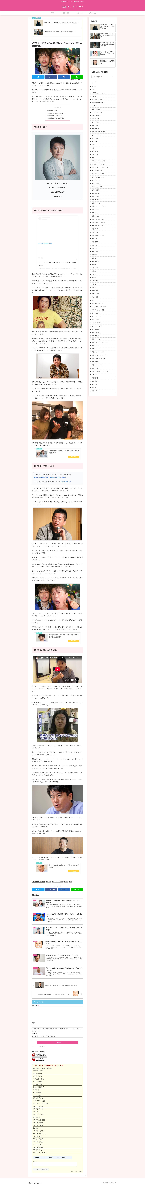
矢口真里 (40, 1125)
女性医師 (94, 238)
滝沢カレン (41, 1098)
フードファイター (97, 135)
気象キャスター (96, 293)
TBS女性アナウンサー (98, 102)
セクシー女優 (95, 128)
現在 (62, 881)
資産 (71, 881)
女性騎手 (94, 264)
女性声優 (94, 245)
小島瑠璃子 (40, 1087)
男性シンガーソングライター (100, 342)
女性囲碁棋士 (95, 242)
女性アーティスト (97, 203)
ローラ (39, 1128)
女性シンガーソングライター (100, 206)
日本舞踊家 (95, 280)
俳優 (93, 148)
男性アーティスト (97, 339)
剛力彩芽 (39, 1084)
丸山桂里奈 (41, 1120)
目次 (55, 107)
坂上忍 (39, 1144)
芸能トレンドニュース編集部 (76, 1171)
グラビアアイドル (97, 112)
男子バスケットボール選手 (99, 306)
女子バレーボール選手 (98, 164)
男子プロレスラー (97, 316)
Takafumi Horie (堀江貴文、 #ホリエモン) (48, 268)
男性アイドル (95, 335)
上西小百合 (40, 1079)
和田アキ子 (41, 1131)
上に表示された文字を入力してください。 (45, 1036)
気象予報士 (95, 297)
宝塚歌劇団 (95, 268)
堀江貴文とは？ (52, 110)
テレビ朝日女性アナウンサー (100, 131)
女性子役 (94, 248)
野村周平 (40, 1147)
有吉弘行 (40, 1136)
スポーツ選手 (95, 125)
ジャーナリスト (96, 122)
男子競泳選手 (95, 329)
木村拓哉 (40, 1142)
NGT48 (94, 96)
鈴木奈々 (39, 1095)
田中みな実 (41, 1101)
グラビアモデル (96, 115)
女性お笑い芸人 (96, 193)
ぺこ (38, 1112)
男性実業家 (42, 881)
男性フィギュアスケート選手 (100, 355)
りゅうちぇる (42, 1153)
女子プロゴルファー (97, 170)
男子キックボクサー (97, 303)
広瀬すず (40, 1109)
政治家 (94, 277)
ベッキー (40, 1114)
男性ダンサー (95, 348)
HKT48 (94, 89)
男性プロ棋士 (95, 361)
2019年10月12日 (66, 481)
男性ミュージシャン (97, 365)
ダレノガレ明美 (42, 1103)
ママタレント (95, 138)
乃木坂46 (94, 141)
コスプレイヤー (96, 118)
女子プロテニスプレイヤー (99, 177)
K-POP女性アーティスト (99, 93)
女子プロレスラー (97, 180)
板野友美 (39, 1076)
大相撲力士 (95, 151)
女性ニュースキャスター (98, 219)
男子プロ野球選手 (97, 323)
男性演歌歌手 (95, 381)
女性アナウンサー (97, 199)
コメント (35, 1005)
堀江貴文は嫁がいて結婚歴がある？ (58, 113)
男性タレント (95, 345)
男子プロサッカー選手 (98, 310)
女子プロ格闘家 (96, 183)
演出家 (94, 300)
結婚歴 (66, 881)
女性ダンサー (95, 212)
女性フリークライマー (98, 225)
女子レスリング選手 (97, 187)
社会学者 (94, 384)
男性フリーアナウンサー (98, 358)
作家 (93, 144)
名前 (33, 1023)
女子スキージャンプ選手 (98, 161)
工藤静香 (39, 1082)
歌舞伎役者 (95, 290)
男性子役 (94, 374)
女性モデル (95, 232)
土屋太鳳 (40, 1106)
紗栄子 (38, 1090)
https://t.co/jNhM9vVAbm (41, 477)
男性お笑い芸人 (96, 332)
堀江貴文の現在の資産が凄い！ (56, 118)
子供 (57, 881)
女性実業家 (95, 251)
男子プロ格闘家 (96, 319)
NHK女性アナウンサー (98, 99)
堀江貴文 (49, 881)
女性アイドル (95, 196)
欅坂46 (94, 287)
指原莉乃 (39, 1092)
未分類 (94, 284)
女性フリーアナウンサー (98, 222)
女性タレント (95, 209)
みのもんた (41, 1150)
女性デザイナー (96, 216)
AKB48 (94, 86)
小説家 (94, 271)
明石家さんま (42, 1133)
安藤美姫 (39, 1073)
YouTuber (36, 881)
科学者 (94, 387)
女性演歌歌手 (95, 261)
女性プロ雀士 (95, 229)
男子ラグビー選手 (97, 326)
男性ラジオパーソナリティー (100, 371)
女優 (93, 157)
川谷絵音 (40, 1139)
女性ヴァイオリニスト (98, 235)
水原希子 (40, 1123)
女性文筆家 (95, 254)
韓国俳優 (94, 391)
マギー (39, 1117)
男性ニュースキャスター (98, 352)
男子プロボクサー (97, 313)
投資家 (94, 274)
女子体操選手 (95, 190)
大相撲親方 (95, 154)
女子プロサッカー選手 (98, 174)
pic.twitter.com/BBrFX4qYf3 (58, 477)
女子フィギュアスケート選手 (100, 167)
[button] (112, 76)
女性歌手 (94, 258)
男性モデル (95, 368)
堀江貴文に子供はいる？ (55, 115)
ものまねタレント (97, 109)
